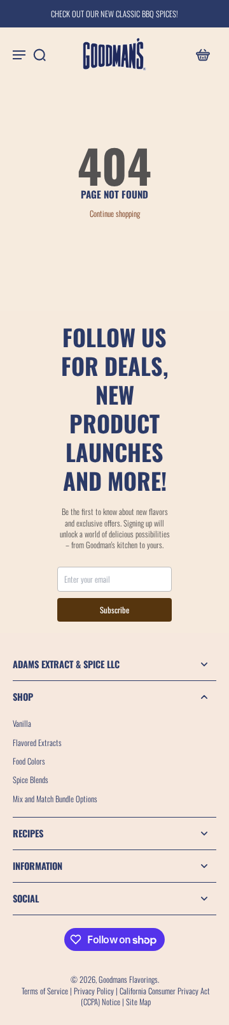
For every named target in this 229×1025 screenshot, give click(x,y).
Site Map (138, 1002)
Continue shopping (115, 213)
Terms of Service (45, 991)
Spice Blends (30, 779)
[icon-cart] (202, 54)
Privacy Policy (94, 991)
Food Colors (29, 761)
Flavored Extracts (37, 742)
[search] (39, 54)
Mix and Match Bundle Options (55, 798)
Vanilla (22, 723)
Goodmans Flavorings (128, 979)
